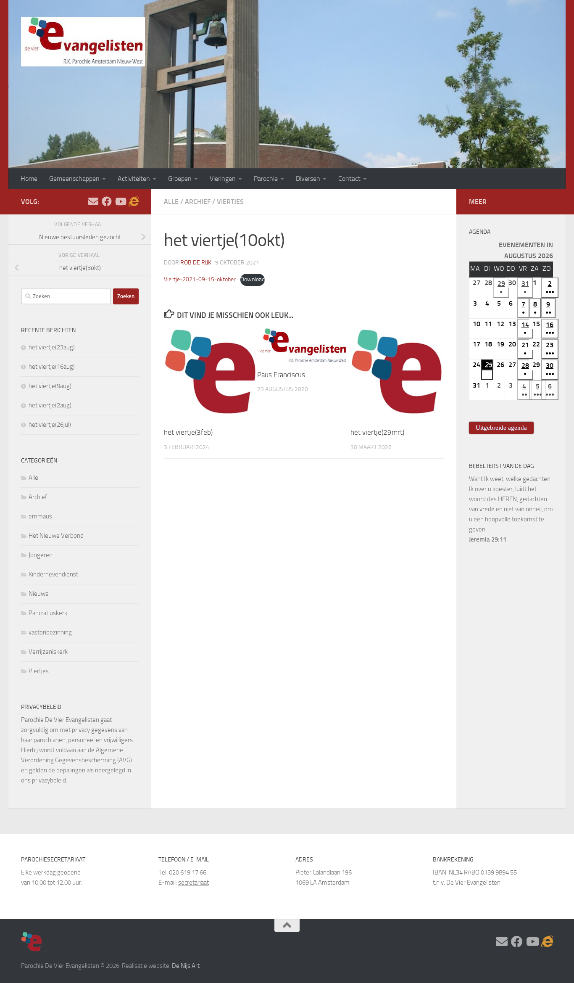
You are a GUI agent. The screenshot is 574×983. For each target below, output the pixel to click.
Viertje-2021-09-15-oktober (200, 279)
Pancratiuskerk (48, 613)
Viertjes (230, 202)
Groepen (180, 178)
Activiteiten (134, 178)
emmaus (40, 516)
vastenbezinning (50, 632)
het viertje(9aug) (50, 386)
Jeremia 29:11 (487, 539)
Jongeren (41, 555)
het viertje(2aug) (50, 405)
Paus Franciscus (281, 374)
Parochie (266, 178)
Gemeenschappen (74, 178)
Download (252, 279)
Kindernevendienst (53, 574)
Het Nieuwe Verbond (56, 535)
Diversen (308, 178)
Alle (171, 202)
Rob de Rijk (195, 262)
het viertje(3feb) (188, 432)
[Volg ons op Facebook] (107, 201)
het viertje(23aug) (52, 347)
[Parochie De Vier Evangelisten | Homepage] (83, 41)
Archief (198, 202)
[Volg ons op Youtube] (120, 201)
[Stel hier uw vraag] (93, 201)
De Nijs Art (186, 966)
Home (29, 178)
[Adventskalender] (134, 201)
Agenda (479, 231)
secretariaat (193, 882)
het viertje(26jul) (50, 424)
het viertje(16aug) (52, 366)
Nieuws (38, 593)
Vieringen (223, 178)
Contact (349, 178)
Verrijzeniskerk (48, 651)
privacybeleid (49, 780)
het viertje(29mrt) (377, 432)
